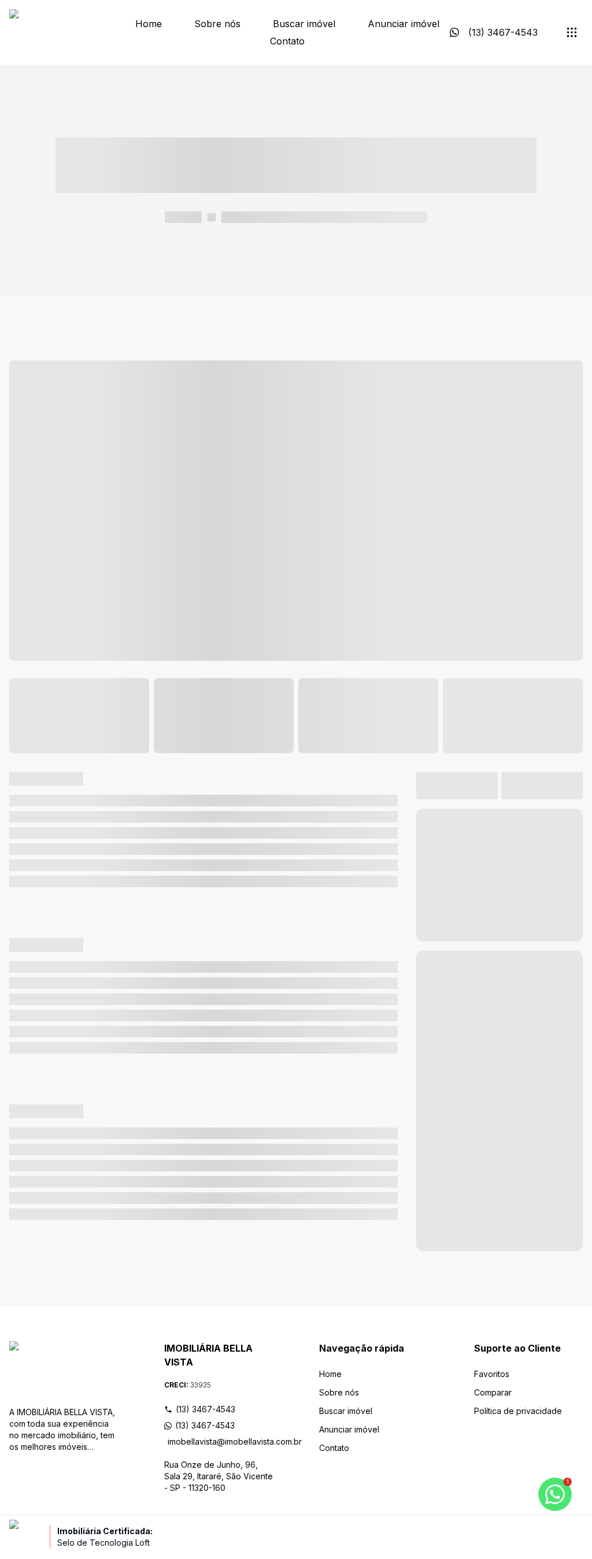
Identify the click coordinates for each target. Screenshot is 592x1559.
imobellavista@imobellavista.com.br (220, 1441)
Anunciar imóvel (403, 23)
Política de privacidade (518, 1411)
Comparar (493, 1392)
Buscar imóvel (304, 23)
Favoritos (491, 1374)
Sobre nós (217, 23)
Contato (287, 41)
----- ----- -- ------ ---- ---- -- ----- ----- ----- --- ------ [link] (324, 217)
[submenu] (572, 32)
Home (148, 23)
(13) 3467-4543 (205, 1409)
